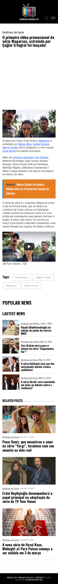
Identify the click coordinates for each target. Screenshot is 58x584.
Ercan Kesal (9, 150)
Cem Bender (41, 157)
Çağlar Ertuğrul (41, 144)
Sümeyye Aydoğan (22, 157)
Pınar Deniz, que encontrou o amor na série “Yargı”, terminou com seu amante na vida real (28, 446)
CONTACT (39, 578)
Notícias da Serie (13, 32)
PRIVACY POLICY (26, 578)
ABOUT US (12, 578)
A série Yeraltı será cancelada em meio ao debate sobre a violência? (38, 384)
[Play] (29, 246)
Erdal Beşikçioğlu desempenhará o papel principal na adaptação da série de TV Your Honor (27, 497)
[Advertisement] (29, 79)
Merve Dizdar (10, 147)
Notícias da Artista (30, 324)
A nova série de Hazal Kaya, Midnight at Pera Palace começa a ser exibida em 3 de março (27, 549)
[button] (53, 18)
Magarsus (44, 140)
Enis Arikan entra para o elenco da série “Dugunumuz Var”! (37, 348)
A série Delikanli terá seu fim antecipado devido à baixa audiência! (37, 366)
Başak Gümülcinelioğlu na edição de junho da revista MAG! (36, 330)
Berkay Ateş (25, 144)
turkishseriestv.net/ (34, 580)
